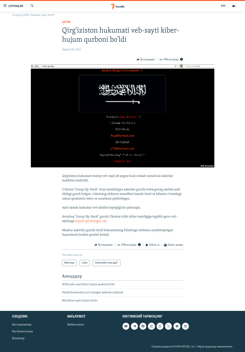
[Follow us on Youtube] (125, 326)
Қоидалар (18, 338)
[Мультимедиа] (233, 6)
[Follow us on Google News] (176, 326)
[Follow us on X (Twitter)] (168, 326)
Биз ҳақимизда (22, 324)
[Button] (145, 59)
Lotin (66, 22)
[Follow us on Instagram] (151, 326)
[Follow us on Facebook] (143, 326)
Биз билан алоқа (22, 331)
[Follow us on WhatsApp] (160, 326)
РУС (223, 6)
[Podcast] (185, 326)
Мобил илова (75, 324)
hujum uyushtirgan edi (90, 221)
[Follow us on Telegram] (134, 326)
